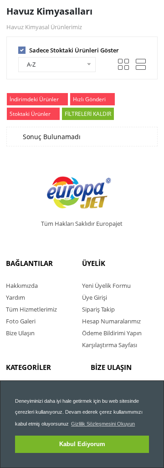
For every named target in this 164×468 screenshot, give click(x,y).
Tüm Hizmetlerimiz (31, 309)
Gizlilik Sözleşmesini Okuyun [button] (103, 423)
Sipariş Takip (98, 309)
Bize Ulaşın (20, 333)
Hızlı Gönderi (89, 99)
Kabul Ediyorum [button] (82, 444)
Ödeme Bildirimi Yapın (112, 333)
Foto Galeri (21, 321)
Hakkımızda (22, 285)
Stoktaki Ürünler (30, 114)
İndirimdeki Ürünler (34, 99)
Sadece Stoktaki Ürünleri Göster (74, 50)
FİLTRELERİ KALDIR (88, 114)
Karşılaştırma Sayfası (109, 344)
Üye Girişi (94, 297)
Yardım (15, 297)
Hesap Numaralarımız (111, 321)
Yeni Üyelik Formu (106, 285)
